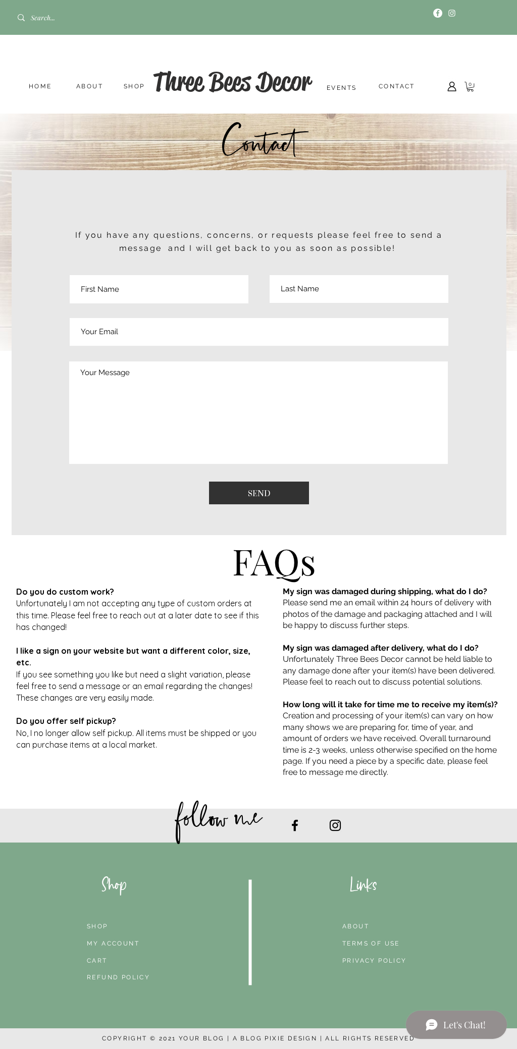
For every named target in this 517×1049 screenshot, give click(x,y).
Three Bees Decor (231, 81)
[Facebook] (437, 13)
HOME (40, 86)
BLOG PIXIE (262, 1038)
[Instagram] (451, 13)
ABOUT (89, 86)
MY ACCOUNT (113, 943)
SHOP (134, 86)
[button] (470, 86)
